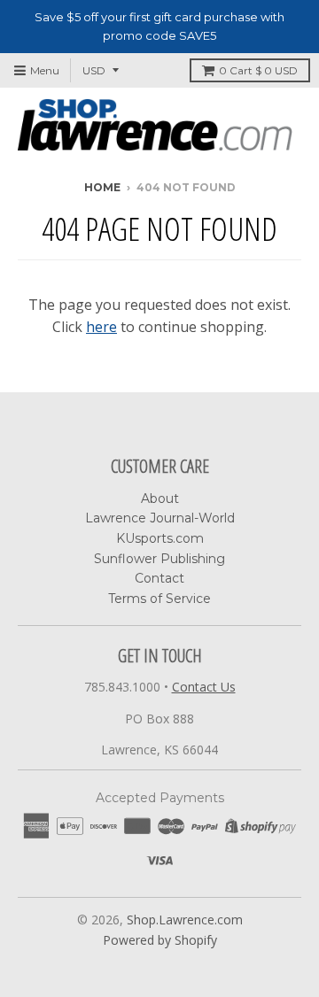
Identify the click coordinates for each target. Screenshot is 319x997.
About (160, 498)
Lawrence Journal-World (160, 518)
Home (102, 187)
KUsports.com (160, 538)
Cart (258, 70)
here (101, 326)
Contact (159, 578)
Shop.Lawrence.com (185, 919)
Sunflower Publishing (159, 559)
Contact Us (204, 686)
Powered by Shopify (160, 939)
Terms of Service (159, 599)
